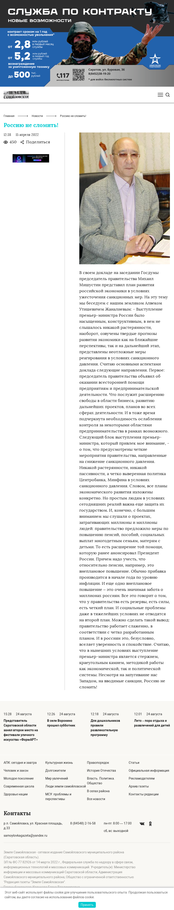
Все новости (96, 799)
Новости (37, 116)
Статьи (134, 762)
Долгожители (55, 770)
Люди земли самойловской (65, 786)
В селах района (98, 791)
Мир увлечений (56, 778)
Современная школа (19, 786)
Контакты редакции (144, 794)
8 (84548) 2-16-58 (83, 823)
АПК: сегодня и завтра (20, 762)
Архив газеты (139, 786)
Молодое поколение (19, 778)
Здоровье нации (16, 794)
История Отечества (101, 770)
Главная (9, 116)
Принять (87, 905)
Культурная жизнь (59, 762)
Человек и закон (16, 770)
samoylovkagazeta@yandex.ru (25, 835)
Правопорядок (98, 762)
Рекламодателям (142, 778)
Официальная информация (149, 770)
